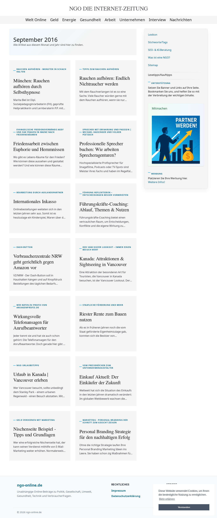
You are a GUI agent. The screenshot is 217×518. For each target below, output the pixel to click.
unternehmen (132, 19)
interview (157, 19)
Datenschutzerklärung (125, 496)
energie (69, 19)
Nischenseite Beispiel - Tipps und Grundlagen (34, 432)
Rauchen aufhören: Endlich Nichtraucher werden (104, 81)
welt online (35, 19)
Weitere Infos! (156, 182)
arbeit (110, 19)
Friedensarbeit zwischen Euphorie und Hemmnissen (38, 146)
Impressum (118, 490)
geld (54, 19)
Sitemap (153, 65)
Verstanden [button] (184, 507)
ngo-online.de (29, 485)
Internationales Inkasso (34, 201)
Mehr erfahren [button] (167, 499)
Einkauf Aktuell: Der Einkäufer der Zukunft (100, 379)
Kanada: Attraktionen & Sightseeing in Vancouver (103, 261)
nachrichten (181, 19)
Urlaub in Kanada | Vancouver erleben (30, 377)
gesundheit (90, 19)
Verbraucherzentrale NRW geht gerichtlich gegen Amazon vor (37, 261)
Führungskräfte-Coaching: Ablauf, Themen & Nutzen (104, 207)
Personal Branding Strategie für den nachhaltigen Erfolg (105, 434)
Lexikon (152, 34)
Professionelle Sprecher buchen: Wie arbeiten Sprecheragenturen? (101, 149)
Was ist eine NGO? (159, 57)
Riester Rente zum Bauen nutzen (102, 316)
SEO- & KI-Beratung (159, 50)
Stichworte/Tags (158, 42)
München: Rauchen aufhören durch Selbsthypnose (31, 86)
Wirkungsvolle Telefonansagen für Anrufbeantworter (30, 322)
